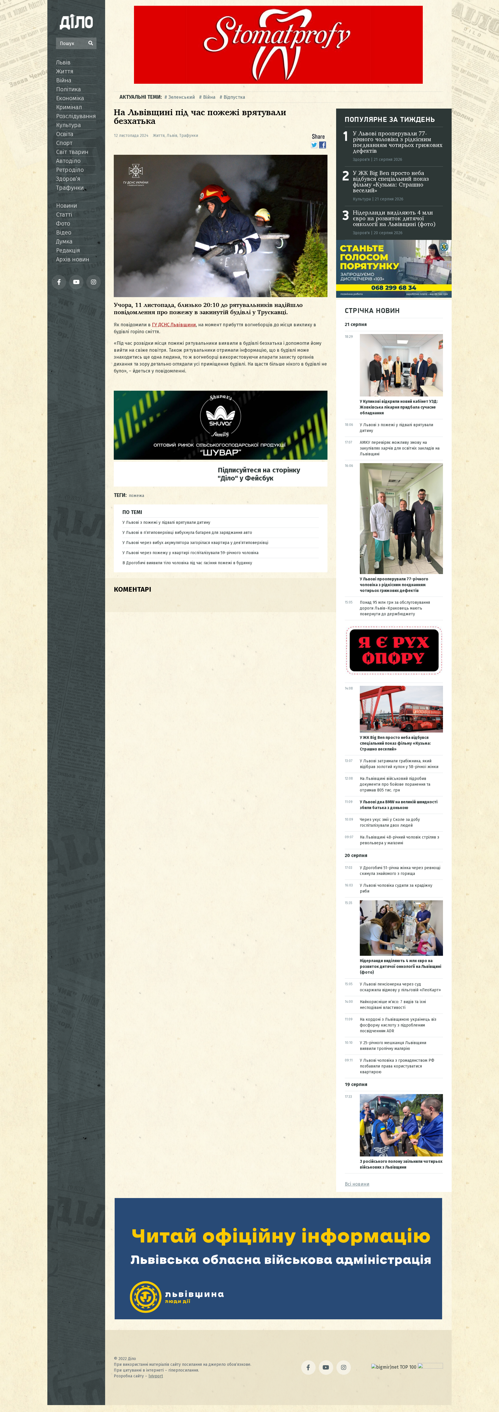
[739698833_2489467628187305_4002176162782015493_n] (278, 82)
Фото (63, 223)
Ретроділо (70, 170)
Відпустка (234, 97)
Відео (63, 232)
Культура (68, 125)
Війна (63, 80)
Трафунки (70, 187)
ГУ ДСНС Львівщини (174, 324)
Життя (64, 71)
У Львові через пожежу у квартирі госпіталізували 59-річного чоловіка (190, 552)
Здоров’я (68, 178)
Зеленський (181, 97)
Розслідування (76, 116)
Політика (68, 89)
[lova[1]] (278, 1317)
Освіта (64, 134)
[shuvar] (220, 458)
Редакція (68, 250)
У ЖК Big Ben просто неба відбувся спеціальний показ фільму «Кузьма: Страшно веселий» (391, 182)
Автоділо (68, 161)
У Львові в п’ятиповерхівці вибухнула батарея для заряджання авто (187, 532)
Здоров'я (361, 159)
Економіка (70, 98)
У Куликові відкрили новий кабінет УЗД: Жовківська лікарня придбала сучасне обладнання (399, 407)
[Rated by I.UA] (430, 1367)
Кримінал (69, 107)
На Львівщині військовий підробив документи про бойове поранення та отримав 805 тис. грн (395, 784)
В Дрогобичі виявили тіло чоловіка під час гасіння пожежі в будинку (187, 562)
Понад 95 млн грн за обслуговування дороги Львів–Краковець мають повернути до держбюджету (395, 608)
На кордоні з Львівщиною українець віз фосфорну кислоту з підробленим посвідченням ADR (398, 1025)
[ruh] (394, 674)
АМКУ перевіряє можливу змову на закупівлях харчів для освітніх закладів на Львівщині (400, 448)
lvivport (155, 1376)
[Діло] (76, 22)
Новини (66, 205)
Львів (63, 62)
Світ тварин (72, 152)
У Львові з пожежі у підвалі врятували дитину (166, 522)
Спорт (64, 143)
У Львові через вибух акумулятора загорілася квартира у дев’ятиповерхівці (195, 542)
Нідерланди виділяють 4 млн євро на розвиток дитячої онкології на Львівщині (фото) (394, 219)
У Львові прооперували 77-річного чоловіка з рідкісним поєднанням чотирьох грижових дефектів (397, 142)
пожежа (136, 495)
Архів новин (72, 259)
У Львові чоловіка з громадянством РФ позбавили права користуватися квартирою (397, 1066)
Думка (64, 241)
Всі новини (357, 1184)
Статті (64, 214)
